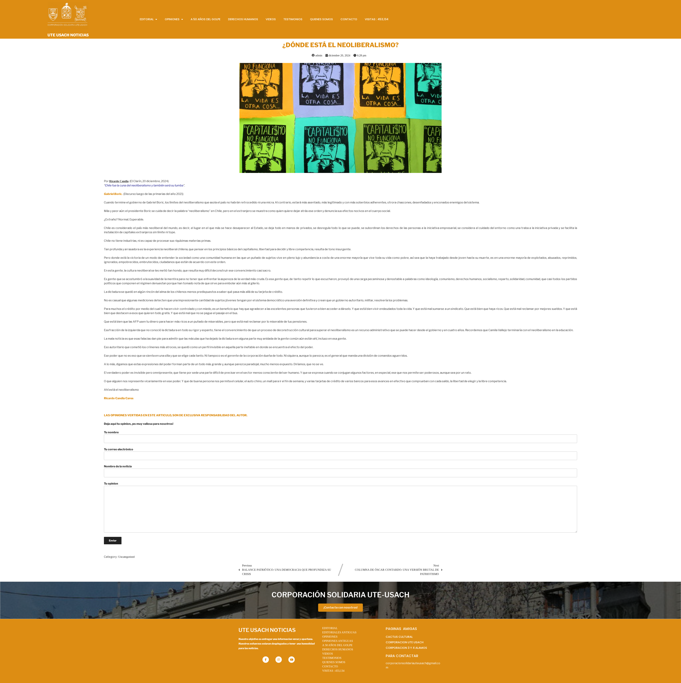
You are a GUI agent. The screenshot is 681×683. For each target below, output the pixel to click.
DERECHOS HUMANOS (337, 649)
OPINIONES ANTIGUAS (337, 640)
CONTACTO (330, 666)
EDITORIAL (330, 628)
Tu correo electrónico (118, 449)
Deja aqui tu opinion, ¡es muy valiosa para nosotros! (138, 423)
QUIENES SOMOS (333, 662)
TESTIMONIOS (331, 657)
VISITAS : (333, 670)
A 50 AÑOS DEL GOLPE (337, 645)
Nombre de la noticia (118, 466)
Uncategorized (126, 556)
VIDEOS (327, 653)
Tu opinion (111, 483)
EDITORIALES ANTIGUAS (339, 632)
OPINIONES (329, 636)
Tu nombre (111, 432)
